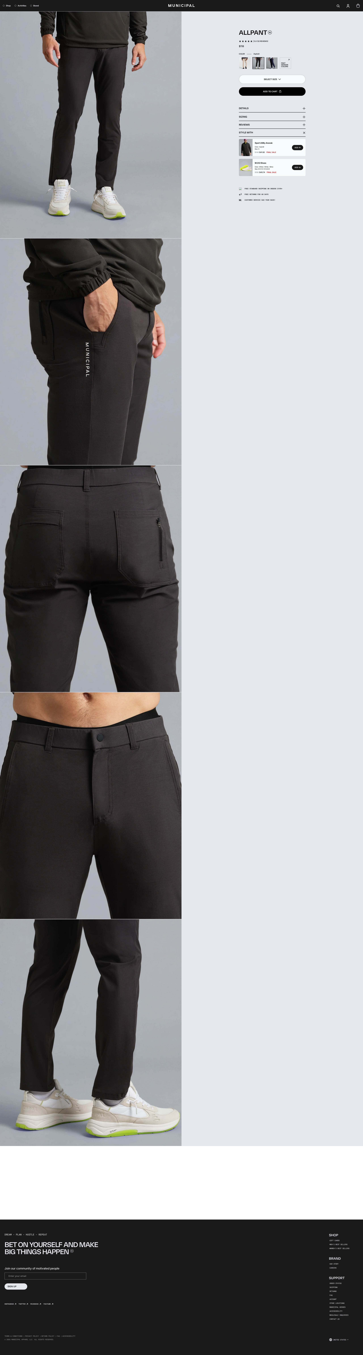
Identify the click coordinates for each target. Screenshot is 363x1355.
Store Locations (337, 1303)
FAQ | (59, 1336)
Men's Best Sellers (338, 1244)
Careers (333, 1268)
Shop (8, 6)
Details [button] (244, 108)
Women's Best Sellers (339, 1248)
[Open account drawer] (348, 5)
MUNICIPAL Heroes (337, 1307)
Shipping (333, 1287)
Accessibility (336, 1311)
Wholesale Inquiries (339, 1315)
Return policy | (48, 1336)
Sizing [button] (243, 116)
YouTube (47, 1304)
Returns (333, 1291)
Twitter (22, 1304)
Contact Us (334, 1319)
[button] (272, 79)
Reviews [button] (244, 124)
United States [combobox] (339, 1340)
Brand (36, 6)
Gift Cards (334, 1240)
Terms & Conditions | (14, 1336)
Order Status (335, 1283)
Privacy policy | (33, 1336)
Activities (22, 6)
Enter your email (17, 1276)
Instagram (9, 1304)
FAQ (331, 1295)
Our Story (334, 1264)
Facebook (34, 1304)
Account (333, 1299)
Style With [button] (246, 132)
